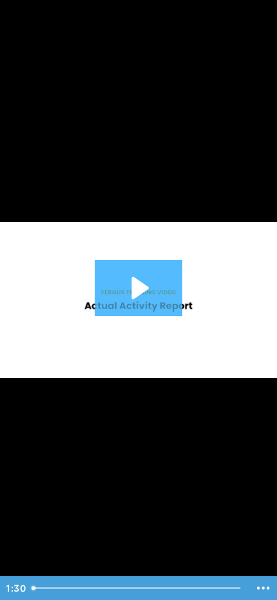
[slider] (137, 588)
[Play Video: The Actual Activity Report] (138, 288)
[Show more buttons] (263, 588)
